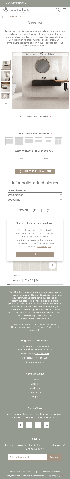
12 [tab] (44, 284)
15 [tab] (53, 284)
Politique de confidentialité (20, 472)
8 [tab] (31, 284)
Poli (46, 159)
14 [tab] (50, 284)
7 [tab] (27, 284)
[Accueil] (3, 17)
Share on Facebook (41, 210)
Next (5, 103)
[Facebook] (20, 425)
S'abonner (55, 457)
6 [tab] (24, 284)
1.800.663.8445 (42, 354)
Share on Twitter (35, 210)
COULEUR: (34, 117)
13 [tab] (47, 284)
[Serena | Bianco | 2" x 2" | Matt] (5, 98)
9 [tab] (34, 284)
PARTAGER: (24, 210)
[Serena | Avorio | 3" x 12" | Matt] (5, 76)
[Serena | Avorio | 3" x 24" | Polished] (5, 64)
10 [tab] (37, 284)
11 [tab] (40, 284)
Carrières (35, 384)
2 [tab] (11, 284)
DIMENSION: (34, 134)
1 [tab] (8, 284)
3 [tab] (14, 284)
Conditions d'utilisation (51, 472)
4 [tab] (18, 284)
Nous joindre (35, 388)
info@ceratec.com (35, 362)
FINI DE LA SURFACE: (34, 151)
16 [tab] (57, 284)
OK (35, 254)
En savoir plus (44, 247)
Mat (21, 159)
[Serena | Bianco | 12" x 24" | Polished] (5, 87)
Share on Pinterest (48, 210)
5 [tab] (21, 284)
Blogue (35, 397)
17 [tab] (60, 284)
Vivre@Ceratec (35, 393)
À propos (35, 380)
